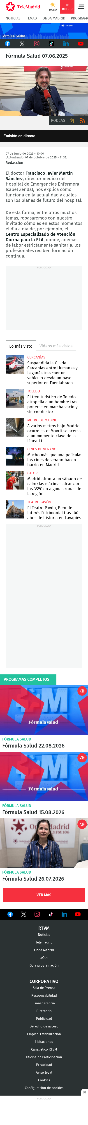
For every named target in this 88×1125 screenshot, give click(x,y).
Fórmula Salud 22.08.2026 (44, 710)
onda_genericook (44, 31)
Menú (81, 7)
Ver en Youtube (77, 914)
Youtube (80, 43)
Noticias (13, 18)
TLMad (31, 18)
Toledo (33, 391)
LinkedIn (66, 43)
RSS (82, 120)
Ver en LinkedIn (64, 914)
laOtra (44, 958)
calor (32, 473)
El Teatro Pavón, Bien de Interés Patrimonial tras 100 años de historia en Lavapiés (15, 509)
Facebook (7, 43)
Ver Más (44, 895)
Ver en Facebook (10, 915)
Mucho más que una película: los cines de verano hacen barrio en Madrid (15, 456)
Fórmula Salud (16, 739)
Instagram (36, 43)
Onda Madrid (53, 18)
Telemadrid (44, 942)
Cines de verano (41, 449)
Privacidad (44, 1065)
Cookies (44, 1080)
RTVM (44, 928)
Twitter (22, 43)
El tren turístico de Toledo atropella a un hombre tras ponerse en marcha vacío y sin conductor (15, 398)
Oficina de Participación (44, 1057)
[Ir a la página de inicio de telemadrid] (23, 6)
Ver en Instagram (37, 914)
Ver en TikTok (50, 915)
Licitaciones (44, 1042)
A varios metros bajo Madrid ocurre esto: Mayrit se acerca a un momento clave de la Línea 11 (15, 427)
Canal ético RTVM (44, 1049)
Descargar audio (71, 120)
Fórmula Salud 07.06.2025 (44, 91)
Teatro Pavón (39, 502)
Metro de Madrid (42, 420)
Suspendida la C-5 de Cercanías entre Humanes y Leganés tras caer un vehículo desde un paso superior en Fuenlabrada (15, 364)
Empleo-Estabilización (44, 1034)
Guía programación (44, 965)
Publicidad (44, 1018)
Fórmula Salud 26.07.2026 (44, 843)
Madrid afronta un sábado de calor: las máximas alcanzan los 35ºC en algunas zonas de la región (15, 480)
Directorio (44, 1011)
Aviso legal (44, 1072)
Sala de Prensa (44, 988)
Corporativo (44, 981)
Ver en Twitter (23, 915)
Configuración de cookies (44, 1088)
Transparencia (44, 1003)
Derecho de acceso (44, 1026)
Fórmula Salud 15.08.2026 (44, 776)
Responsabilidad (44, 995)
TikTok (51, 43)
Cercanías (36, 357)
